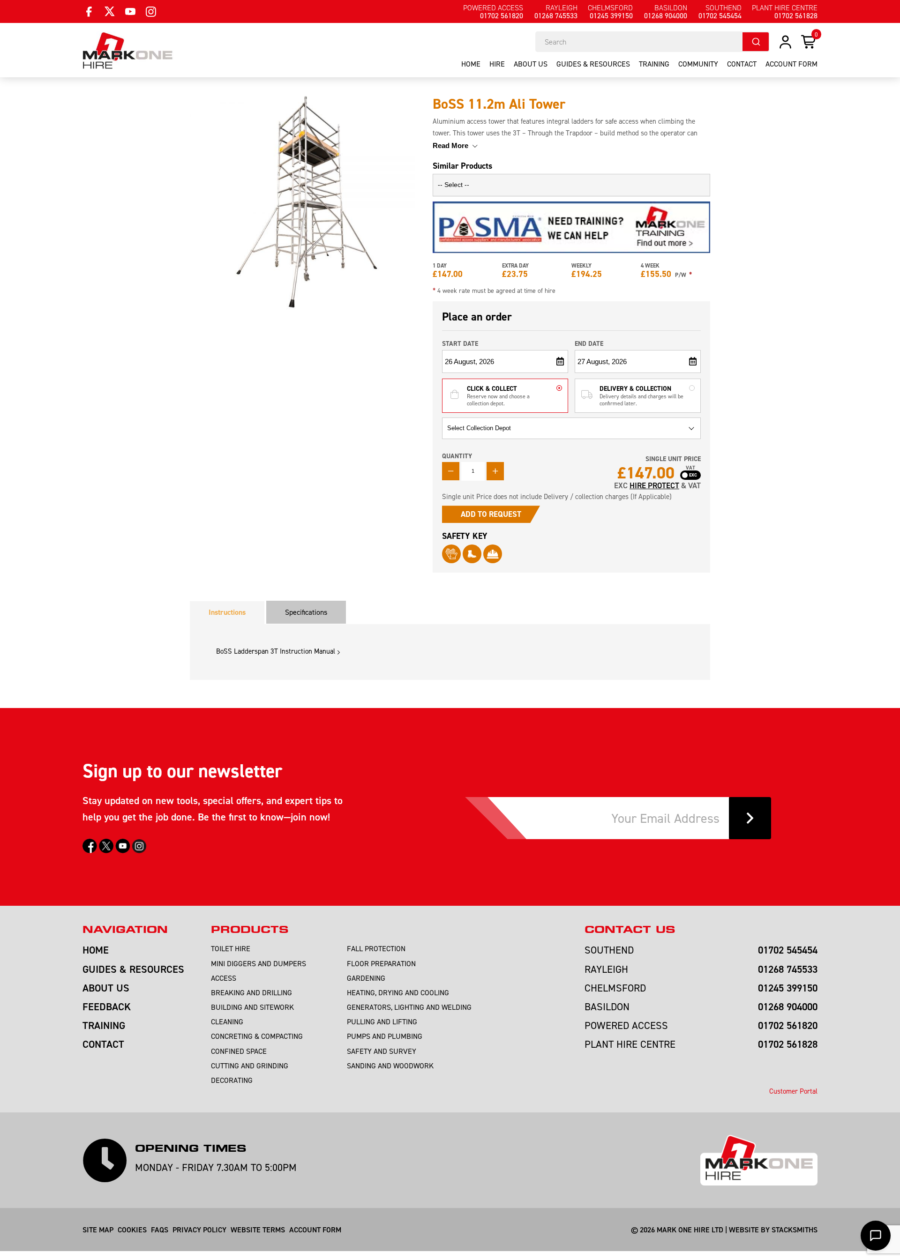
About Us (531, 63)
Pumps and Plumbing (384, 1036)
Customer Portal (793, 1091)
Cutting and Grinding (249, 1065)
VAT (690, 468)
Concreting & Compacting (257, 1036)
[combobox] (652, 41)
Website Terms (258, 1229)
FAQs (159, 1229)
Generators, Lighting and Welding (409, 1007)
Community (698, 63)
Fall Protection (376, 948)
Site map (97, 1229)
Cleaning (227, 1021)
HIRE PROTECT (654, 485)
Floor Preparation (381, 963)
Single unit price (673, 459)
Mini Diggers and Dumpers (258, 963)
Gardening (366, 978)
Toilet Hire (230, 948)
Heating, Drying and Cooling (398, 992)
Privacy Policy (199, 1229)
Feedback (106, 1006)
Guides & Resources (593, 63)
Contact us (630, 929)
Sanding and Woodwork (390, 1065)
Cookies (132, 1229)
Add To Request (491, 514)
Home (470, 63)
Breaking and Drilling (251, 992)
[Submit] (755, 41)
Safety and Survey (381, 1051)
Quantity (457, 456)
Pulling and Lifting (382, 1021)
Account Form (315, 1229)
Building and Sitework (252, 1007)
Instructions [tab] (227, 612)
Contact (742, 63)
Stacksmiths (795, 1229)
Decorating (232, 1080)
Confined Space (239, 1051)
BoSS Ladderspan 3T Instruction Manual (275, 651)
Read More (451, 145)
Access (223, 978)
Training (654, 63)
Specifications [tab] (306, 612)
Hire (497, 63)
